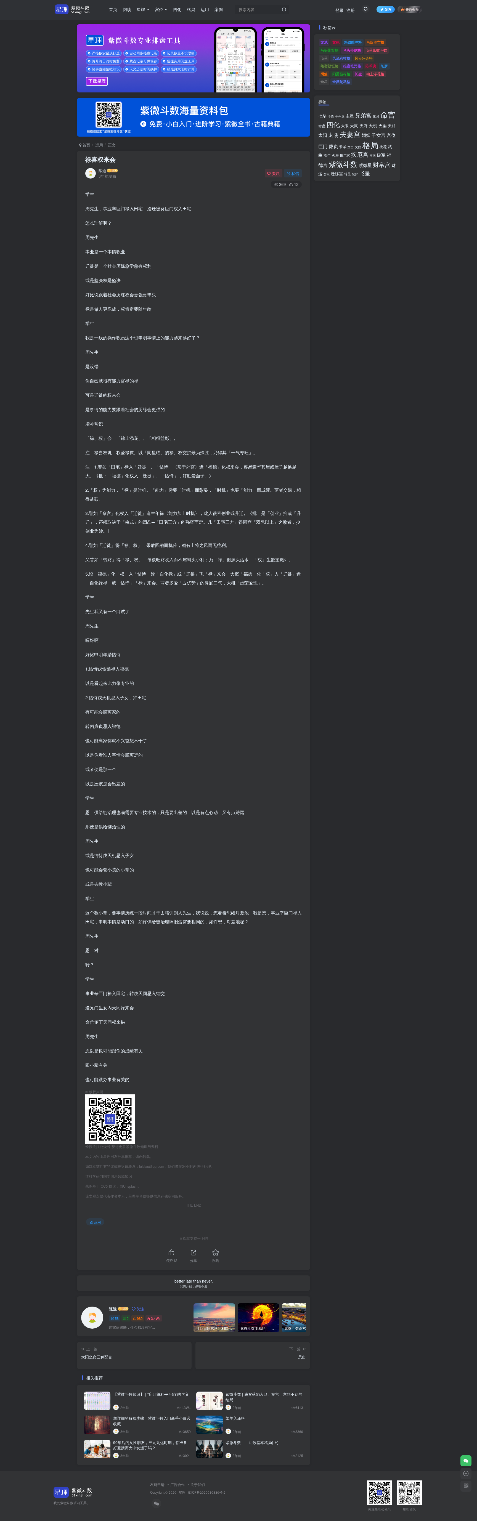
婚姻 (366, 135)
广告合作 (177, 1484)
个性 (331, 116)
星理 (182, 1492)
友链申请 (157, 1484)
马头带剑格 (352, 50)
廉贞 (333, 146)
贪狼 (327, 174)
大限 (345, 125)
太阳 (322, 135)
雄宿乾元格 (352, 65)
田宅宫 (345, 155)
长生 (358, 73)
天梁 (382, 125)
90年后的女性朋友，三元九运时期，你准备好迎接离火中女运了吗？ (150, 1445)
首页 (85, 145)
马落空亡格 (375, 42)
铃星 (324, 81)
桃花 (383, 146)
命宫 (387, 114)
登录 (339, 10)
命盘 (321, 125)
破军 (381, 155)
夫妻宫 (350, 134)
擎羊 (342, 146)
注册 (350, 10)
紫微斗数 (343, 164)
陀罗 (384, 65)
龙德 (336, 42)
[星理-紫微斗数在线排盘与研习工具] (73, 1491)
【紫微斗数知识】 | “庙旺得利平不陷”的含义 (151, 1394)
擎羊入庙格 (235, 1418)
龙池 (324, 42)
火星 (335, 155)
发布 (388, 9)
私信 (295, 173)
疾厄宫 (360, 154)
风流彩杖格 (341, 58)
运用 (99, 145)
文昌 (351, 147)
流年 (327, 155)
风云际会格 (364, 58)
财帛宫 (381, 164)
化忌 (376, 116)
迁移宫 (337, 173)
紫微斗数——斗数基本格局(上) (252, 1442)
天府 (363, 125)
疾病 (373, 155)
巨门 (323, 146)
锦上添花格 (375, 73)
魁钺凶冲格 (353, 42)
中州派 (339, 116)
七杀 (322, 116)
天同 (354, 125)
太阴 (333, 134)
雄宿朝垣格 (329, 65)
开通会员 (412, 9)
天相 (392, 125)
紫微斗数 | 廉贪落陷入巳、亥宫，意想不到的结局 (264, 1396)
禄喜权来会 (100, 159)
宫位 (391, 135)
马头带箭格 (329, 50)
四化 (333, 124)
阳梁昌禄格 (341, 73)
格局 (370, 144)
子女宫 (379, 135)
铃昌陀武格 (341, 81)
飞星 (324, 58)
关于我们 (197, 1484)
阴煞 (324, 73)
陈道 (102, 170)
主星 (350, 116)
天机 (373, 125)
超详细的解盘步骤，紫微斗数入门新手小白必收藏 (151, 1420)
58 (117, 1318)
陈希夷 (370, 65)
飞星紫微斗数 (376, 50)
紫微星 (365, 165)
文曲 (358, 147)
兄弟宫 (363, 115)
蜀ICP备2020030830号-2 (207, 1492)
